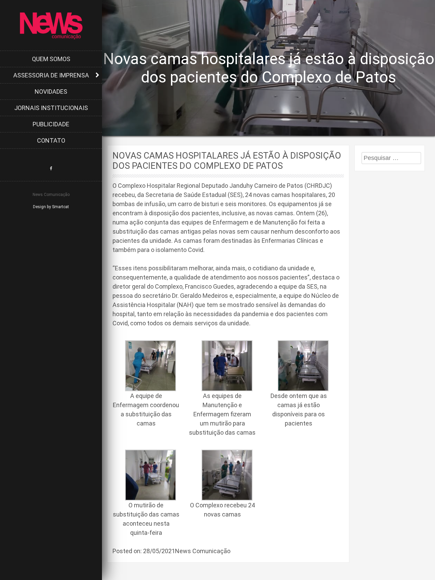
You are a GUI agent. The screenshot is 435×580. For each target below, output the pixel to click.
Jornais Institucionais (51, 107)
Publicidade (51, 124)
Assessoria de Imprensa (51, 75)
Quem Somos (51, 58)
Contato (51, 140)
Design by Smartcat (51, 206)
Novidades (51, 91)
